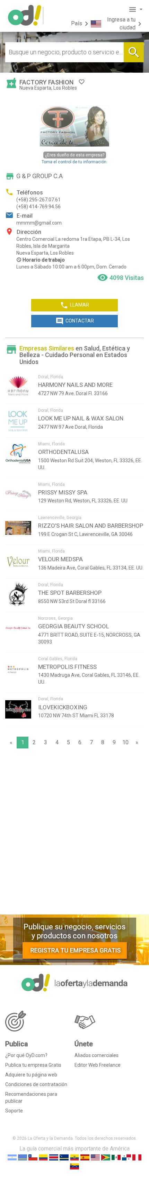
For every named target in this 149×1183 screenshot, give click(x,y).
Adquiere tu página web (31, 1074)
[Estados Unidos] (95, 1157)
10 (125, 742)
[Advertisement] (74, 833)
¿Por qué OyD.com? (26, 1055)
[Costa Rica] (53, 1157)
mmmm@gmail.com (39, 223)
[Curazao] (64, 1157)
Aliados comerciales (96, 1055)
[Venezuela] (74, 1166)
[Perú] (136, 1157)
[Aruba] (22, 1157)
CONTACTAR (74, 321)
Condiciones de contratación (36, 1084)
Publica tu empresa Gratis (33, 1065)
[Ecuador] (74, 1157)
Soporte (14, 1110)
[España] (84, 1157)
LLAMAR (74, 305)
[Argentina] (12, 1157)
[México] (116, 1157)
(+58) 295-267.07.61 (38, 199)
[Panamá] (126, 1157)
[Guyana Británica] (105, 1157)
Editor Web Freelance (97, 1065)
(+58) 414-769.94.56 (38, 206)
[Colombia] (43, 1157)
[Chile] (32, 1157)
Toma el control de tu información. (74, 158)
